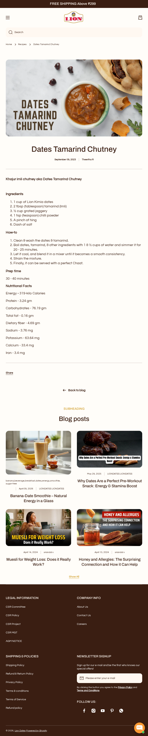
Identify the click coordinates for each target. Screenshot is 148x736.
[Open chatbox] (139, 727)
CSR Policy (12, 615)
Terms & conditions (17, 691)
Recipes (22, 44)
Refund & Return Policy (19, 673)
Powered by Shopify (36, 730)
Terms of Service (16, 699)
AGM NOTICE (14, 641)
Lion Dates (20, 730)
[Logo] (74, 17)
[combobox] (74, 32)
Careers (82, 624)
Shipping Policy (15, 665)
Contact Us (84, 615)
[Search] (9, 32)
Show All (74, 576)
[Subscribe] (137, 678)
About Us (82, 607)
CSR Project (13, 624)
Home (9, 44)
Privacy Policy (14, 682)
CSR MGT (11, 632)
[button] (140, 18)
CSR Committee (15, 607)
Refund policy (14, 708)
